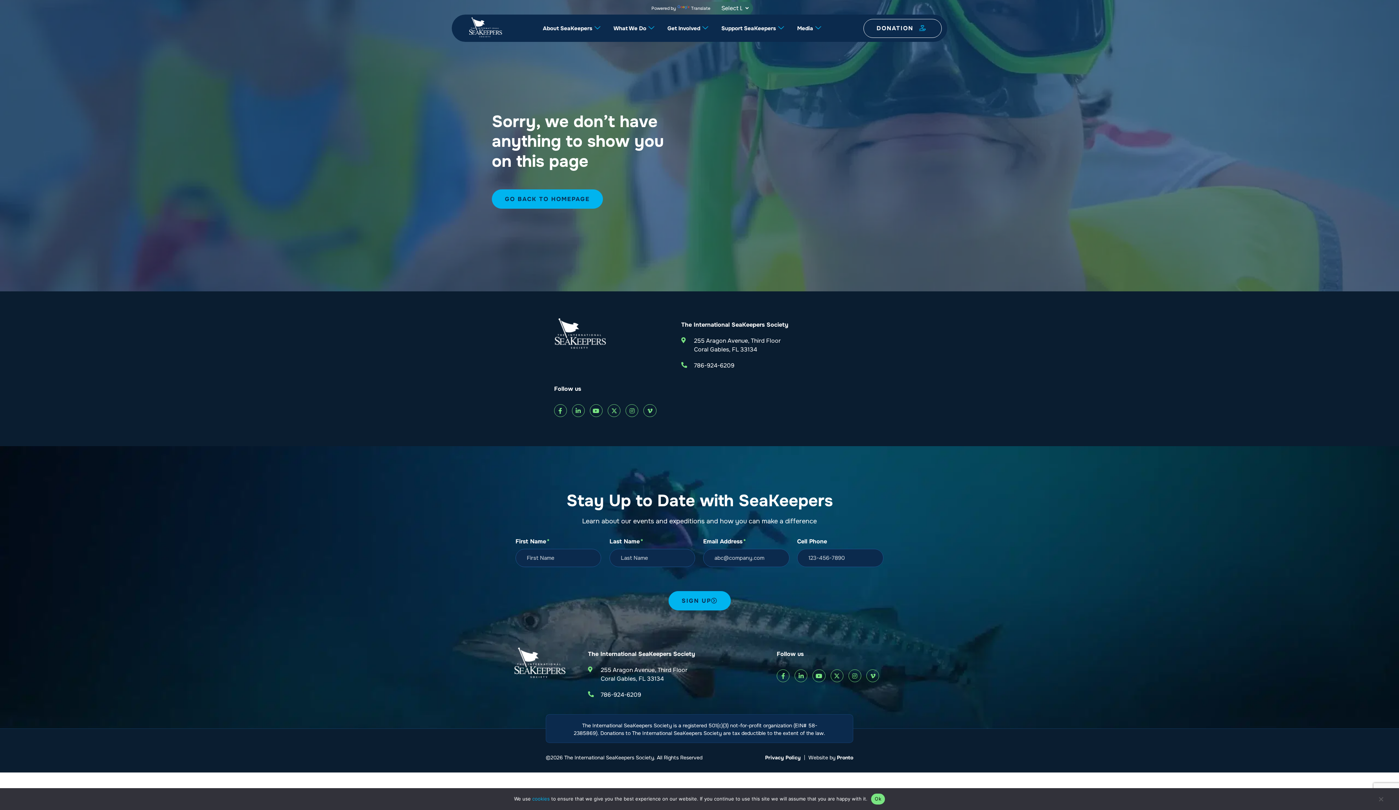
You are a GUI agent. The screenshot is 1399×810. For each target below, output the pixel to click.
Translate (700, 8)
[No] (1381, 800)
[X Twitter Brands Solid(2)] (614, 410)
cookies (541, 799)
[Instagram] (632, 410)
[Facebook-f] (560, 410)
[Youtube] (596, 410)
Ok (878, 799)
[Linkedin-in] (578, 410)
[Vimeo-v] (649, 410)
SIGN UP (696, 601)
